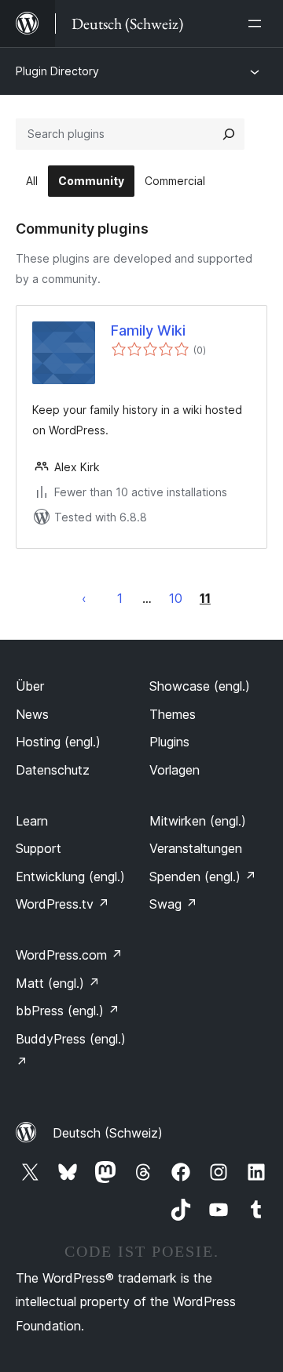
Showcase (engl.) (199, 686)
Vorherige (84, 598)
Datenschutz (53, 770)
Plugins (169, 742)
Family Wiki (148, 330)
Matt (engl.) (58, 983)
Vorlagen (174, 770)
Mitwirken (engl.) (197, 821)
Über (30, 686)
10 (175, 598)
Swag (173, 904)
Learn (32, 821)
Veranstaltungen (195, 848)
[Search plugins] (228, 134)
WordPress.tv (62, 904)
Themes (172, 714)
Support (38, 848)
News (32, 714)
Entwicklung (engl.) (70, 876)
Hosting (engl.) (58, 742)
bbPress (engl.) (67, 1010)
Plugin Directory (57, 71)
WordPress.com (69, 955)
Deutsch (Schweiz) (108, 1133)
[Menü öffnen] (258, 23)
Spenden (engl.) (202, 876)
